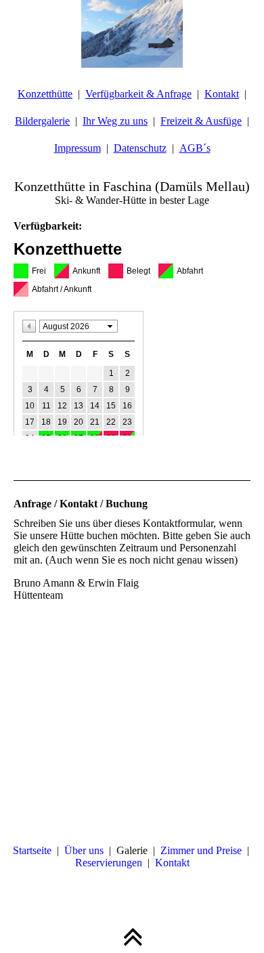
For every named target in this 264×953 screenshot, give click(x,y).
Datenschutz (140, 148)
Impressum (77, 148)
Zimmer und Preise (201, 850)
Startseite (32, 850)
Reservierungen (108, 862)
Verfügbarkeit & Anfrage (138, 94)
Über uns (84, 850)
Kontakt (221, 94)
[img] (132, 34)
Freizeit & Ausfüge (201, 121)
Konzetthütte (45, 94)
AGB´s (195, 148)
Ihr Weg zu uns (115, 121)
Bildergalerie (42, 121)
